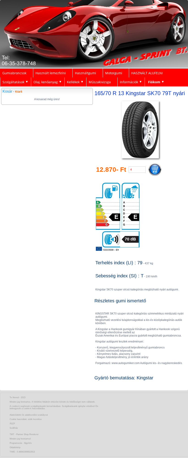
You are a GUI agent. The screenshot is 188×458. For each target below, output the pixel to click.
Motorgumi (113, 73)
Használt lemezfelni (51, 73)
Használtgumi (85, 73)
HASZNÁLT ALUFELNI (147, 73)
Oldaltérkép (15, 447)
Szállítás (14, 428)
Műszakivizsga (100, 82)
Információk (129, 82)
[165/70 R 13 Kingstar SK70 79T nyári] (140, 158)
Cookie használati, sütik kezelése (26, 419)
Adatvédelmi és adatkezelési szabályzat (29, 415)
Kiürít (18, 91)
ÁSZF (12, 423)
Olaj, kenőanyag (45, 82)
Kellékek (73, 82)
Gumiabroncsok (14, 73)
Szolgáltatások (13, 82)
